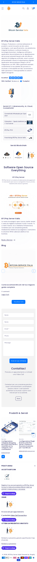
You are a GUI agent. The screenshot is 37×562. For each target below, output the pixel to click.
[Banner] (6, 155)
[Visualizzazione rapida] (3, 456)
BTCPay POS (9, 130)
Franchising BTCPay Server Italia (15, 137)
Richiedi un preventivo (8, 543)
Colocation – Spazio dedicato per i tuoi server (15, 122)
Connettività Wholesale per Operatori (15, 115)
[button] (3, 8)
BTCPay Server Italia (18, 2)
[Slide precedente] (3, 2)
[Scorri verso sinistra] (3, 271)
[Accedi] (28, 8)
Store (18, 398)
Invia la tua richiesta (18, 361)
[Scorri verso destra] (33, 271)
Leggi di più (5, 294)
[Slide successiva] (33, 2)
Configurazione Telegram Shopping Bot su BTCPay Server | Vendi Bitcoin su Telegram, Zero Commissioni (9, 445)
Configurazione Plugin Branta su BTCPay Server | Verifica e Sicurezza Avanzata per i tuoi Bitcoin (27, 444)
